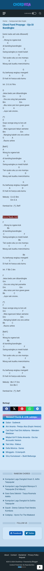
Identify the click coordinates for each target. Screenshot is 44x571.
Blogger (35, 562)
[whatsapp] (30, 409)
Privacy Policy (33, 555)
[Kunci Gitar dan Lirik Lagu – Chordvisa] (22, 5)
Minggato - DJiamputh (15, 452)
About (6, 555)
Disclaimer (22, 555)
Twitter (31, 533)
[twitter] (14, 409)
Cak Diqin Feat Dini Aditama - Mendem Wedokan (22, 432)
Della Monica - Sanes (15, 448)
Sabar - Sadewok (13, 422)
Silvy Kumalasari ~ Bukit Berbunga (21, 456)
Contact (14, 555)
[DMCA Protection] (22, 567)
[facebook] (6, 409)
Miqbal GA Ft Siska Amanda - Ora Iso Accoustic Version (22, 438)
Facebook (17, 533)
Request (22, 557)
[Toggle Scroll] (40, 567)
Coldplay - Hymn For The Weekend (20, 515)
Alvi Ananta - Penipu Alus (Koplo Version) (23, 426)
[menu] (6, 13)
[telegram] (37, 409)
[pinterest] (22, 409)
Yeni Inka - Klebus (13, 444)
